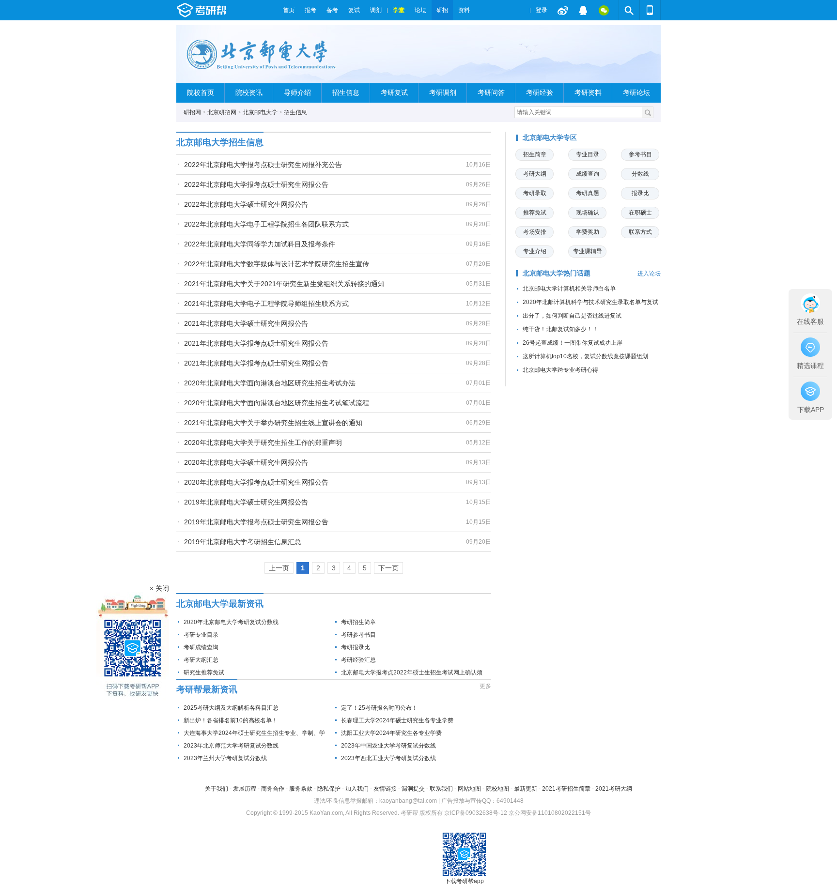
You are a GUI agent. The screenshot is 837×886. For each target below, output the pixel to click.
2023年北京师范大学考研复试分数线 (231, 745)
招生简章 (534, 154)
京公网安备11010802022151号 (550, 813)
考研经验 (539, 92)
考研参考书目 (358, 634)
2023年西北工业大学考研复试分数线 (388, 758)
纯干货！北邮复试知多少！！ (560, 329)
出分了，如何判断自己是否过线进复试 (572, 315)
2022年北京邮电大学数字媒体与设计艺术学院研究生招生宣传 (276, 264)
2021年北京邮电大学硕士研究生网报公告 (246, 323)
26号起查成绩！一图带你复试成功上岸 (572, 342)
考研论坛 (636, 92)
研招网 (192, 112)
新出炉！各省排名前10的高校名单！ (231, 720)
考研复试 (394, 92)
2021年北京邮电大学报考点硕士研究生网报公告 (256, 343)
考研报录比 (355, 647)
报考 (310, 10)
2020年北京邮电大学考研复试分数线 (231, 622)
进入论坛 (649, 273)
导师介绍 (297, 92)
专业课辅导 (587, 251)
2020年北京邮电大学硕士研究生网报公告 (246, 462)
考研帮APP (650, 10)
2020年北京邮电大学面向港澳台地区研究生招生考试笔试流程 (276, 403)
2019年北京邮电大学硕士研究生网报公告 (246, 502)
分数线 (640, 173)
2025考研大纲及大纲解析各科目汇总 (231, 707)
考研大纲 (534, 173)
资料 (464, 10)
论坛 (420, 10)
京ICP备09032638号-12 (475, 813)
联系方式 (640, 232)
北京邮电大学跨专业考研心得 (560, 370)
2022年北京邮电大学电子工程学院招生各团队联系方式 (266, 224)
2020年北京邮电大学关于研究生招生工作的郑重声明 (263, 442)
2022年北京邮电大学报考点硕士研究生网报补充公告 (263, 164)
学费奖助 (587, 232)
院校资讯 (249, 92)
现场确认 (587, 212)
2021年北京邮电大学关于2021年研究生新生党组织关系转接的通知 (284, 284)
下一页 (388, 568)
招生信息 (345, 92)
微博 (563, 10)
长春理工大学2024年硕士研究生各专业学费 (397, 720)
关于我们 (216, 788)
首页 (288, 10)
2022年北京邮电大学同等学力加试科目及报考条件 (259, 244)
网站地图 (469, 788)
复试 (354, 10)
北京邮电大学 (260, 112)
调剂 (376, 10)
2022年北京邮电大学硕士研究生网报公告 (246, 204)
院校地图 (497, 788)
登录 (541, 10)
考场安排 (534, 232)
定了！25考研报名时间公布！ (379, 707)
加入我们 (357, 788)
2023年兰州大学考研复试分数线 (225, 758)
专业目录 (587, 154)
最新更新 (525, 788)
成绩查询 (587, 173)
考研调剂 (442, 92)
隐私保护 (329, 788)
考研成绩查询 (201, 647)
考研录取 (534, 193)
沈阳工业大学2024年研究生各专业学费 (391, 733)
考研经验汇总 (358, 660)
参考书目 (640, 154)
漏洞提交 (413, 788)
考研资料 (588, 92)
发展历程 (244, 788)
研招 (442, 10)
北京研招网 (221, 112)
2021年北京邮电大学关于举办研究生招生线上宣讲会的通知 (273, 423)
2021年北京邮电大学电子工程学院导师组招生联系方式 (266, 303)
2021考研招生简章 (566, 788)
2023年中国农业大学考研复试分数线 (388, 745)
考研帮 (227, 10)
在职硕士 (640, 212)
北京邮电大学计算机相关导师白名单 (569, 288)
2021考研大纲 (613, 788)
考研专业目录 (201, 634)
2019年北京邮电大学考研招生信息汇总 (242, 542)
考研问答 (491, 92)
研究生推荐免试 (204, 672)
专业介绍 (534, 251)
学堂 (398, 10)
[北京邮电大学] (262, 58)
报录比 (640, 193)
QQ (583, 10)
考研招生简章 (358, 622)
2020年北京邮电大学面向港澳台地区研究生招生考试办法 (270, 383)
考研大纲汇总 (201, 660)
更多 (485, 686)
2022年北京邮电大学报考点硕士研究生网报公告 (256, 184)
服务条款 (300, 788)
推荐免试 (534, 212)
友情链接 (385, 788)
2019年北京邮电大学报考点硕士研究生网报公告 (256, 522)
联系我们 (441, 788)
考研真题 (587, 193)
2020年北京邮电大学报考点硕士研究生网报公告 (256, 482)
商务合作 (272, 788)
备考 (332, 10)
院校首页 (200, 92)
